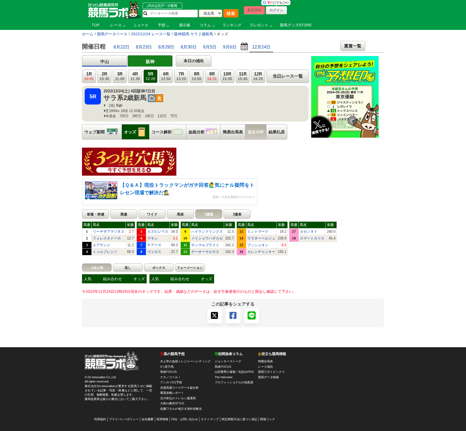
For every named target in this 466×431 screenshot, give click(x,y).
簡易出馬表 (233, 132)
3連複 (208, 214)
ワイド (152, 214)
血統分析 (204, 132)
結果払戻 (277, 132)
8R (196, 76)
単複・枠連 (95, 214)
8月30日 (189, 47)
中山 (104, 61)
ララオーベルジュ (261, 238)
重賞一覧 (352, 46)
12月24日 (261, 47)
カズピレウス (157, 232)
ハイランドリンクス (207, 232)
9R (212, 76)
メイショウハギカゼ (207, 238)
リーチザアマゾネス (108, 232)
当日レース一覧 (288, 76)
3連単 (237, 214)
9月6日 (230, 47)
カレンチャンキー (261, 252)
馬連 (123, 214)
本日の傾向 (194, 60)
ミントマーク (257, 232)
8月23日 (144, 47)
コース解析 (169, 132)
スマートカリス (312, 238)
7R (181, 76)
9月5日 (210, 47)
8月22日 (121, 47)
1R (89, 76)
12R (258, 76)
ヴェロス (154, 252)
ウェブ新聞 (103, 132)
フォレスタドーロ (107, 238)
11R (243, 76)
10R (227, 76)
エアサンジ (101, 245)
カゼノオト (308, 232)
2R (104, 76)
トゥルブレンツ (105, 252)
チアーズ (154, 245)
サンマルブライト (205, 245)
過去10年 (256, 132)
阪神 (150, 61)
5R (150, 76)
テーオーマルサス (205, 252)
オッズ (136, 132)
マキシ (152, 238)
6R (166, 76)
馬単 (180, 214)
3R (120, 76)
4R (135, 76)
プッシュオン (257, 245)
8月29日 (166, 47)
